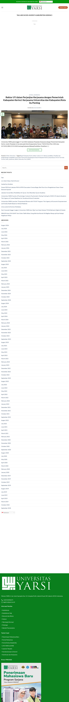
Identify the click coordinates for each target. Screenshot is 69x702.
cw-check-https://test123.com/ (10, 181)
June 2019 (4, 495)
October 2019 (5, 482)
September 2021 (6, 417)
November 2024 (6, 293)
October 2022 (5, 375)
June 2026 (4, 232)
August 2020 (5, 453)
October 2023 (5, 336)
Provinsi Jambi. (4, 159)
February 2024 (5, 323)
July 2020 (4, 456)
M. (40, 107)
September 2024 (6, 300)
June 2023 (4, 349)
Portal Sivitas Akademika (9, 643)
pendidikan (50, 155)
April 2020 (4, 462)
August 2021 (5, 420)
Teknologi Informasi (8, 622)
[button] (2, 7)
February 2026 (5, 245)
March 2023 (4, 358)
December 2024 (6, 290)
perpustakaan (51, 157)
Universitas (37, 94)
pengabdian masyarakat (15, 157)
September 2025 (6, 261)
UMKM (29, 159)
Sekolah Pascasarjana (8, 628)
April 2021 (4, 430)
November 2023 (6, 332)
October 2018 (5, 505)
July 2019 (4, 492)
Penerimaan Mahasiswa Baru (10, 637)
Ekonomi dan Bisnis (8, 616)
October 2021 (5, 414)
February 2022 (5, 401)
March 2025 (4, 280)
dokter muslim (36, 155)
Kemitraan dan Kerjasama (9, 654)
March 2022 (4, 397)
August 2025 (5, 264)
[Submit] (66, 167)
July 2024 (4, 306)
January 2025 (5, 287)
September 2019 (6, 485)
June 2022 (4, 388)
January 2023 (5, 365)
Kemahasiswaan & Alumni (9, 651)
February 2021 (5, 436)
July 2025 (4, 267)
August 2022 (5, 381)
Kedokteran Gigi (7, 613)
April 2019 (4, 498)
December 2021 (6, 407)
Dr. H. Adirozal (43, 155)
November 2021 (6, 410)
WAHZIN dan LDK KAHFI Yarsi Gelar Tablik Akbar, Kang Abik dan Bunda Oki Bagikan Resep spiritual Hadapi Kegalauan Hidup (32, 214)
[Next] (64, 55)
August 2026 (5, 225)
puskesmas (11, 159)
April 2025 (4, 277)
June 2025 (4, 271)
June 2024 (4, 310)
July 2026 (4, 228)
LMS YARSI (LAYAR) (8, 645)
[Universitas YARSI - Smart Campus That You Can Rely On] (34, 7)
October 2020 (5, 446)
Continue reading (34, 27)
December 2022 (6, 368)
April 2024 (4, 316)
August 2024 (5, 303)
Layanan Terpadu (7, 648)
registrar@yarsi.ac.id (9, 602)
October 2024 (5, 297)
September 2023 (6, 339)
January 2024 (5, 326)
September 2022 (6, 378)
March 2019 (4, 501)
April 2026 (4, 238)
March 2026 (4, 241)
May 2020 (4, 459)
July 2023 (4, 345)
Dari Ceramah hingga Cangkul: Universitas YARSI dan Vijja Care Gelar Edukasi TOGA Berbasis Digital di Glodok (33, 210)
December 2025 (6, 251)
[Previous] (4, 55)
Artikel (31, 94)
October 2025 (5, 258)
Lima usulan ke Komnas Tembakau (11, 207)
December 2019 (6, 475)
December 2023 (6, 329)
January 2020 (5, 472)
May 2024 (4, 313)
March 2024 (4, 319)
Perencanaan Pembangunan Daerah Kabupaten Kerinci (34, 157)
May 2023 (4, 352)
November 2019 (6, 479)
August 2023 (5, 342)
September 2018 (6, 508)
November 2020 (6, 443)
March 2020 (4, 466)
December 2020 (6, 440)
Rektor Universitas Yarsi (21, 159)
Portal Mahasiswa (7, 640)
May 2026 (4, 235)
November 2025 (6, 254)
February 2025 (5, 284)
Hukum (4, 619)
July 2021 (4, 423)
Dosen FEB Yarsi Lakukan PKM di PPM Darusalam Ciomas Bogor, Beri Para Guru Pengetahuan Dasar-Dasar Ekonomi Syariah (32, 188)
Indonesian (44, 1)
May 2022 (4, 391)
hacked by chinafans (7, 184)
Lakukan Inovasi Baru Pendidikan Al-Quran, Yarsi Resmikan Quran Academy (23, 192)
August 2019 (5, 488)
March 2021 (4, 433)
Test (2, 177)
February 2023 (5, 362)
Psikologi (5, 625)
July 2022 (4, 384)
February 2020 (5, 469)
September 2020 (6, 449)
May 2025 (4, 274)
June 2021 (4, 427)
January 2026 (5, 248)
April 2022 (4, 394)
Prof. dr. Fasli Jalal (60, 157)
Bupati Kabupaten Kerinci (26, 155)
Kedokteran (5, 610)
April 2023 (4, 355)
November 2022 (6, 371)
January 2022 (5, 404)
